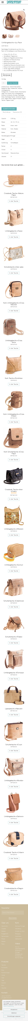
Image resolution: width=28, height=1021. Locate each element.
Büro (2, 985)
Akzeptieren (14, 1009)
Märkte (3, 941)
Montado (15, 95)
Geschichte (4, 926)
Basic (9, 88)
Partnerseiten (5, 936)
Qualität (3, 928)
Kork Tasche (8, 93)
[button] (2, 2)
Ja (11, 139)
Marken (3, 931)
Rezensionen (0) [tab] (17, 112)
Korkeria (3, 95)
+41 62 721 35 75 (5, 996)
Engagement (4, 933)
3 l (11, 156)
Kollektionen (14, 88)
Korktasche (9, 95)
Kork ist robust (19, 957)
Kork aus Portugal (20, 926)
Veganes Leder (10, 100)
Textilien (16, 129)
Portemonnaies (5, 972)
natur (16, 125)
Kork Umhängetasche (17, 93)
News (2, 944)
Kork (12, 129)
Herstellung (18, 928)
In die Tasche (12, 83)
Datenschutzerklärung (8, 1006)
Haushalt (3, 988)
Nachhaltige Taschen (10, 97)
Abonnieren (13, 918)
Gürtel (3, 975)
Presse (3, 938)
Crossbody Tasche (13, 91)
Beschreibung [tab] (6, 112)
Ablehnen (14, 1013)
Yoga (2, 980)
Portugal (13, 135)
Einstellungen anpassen (14, 1016)
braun (12, 125)
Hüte (2, 977)
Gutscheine (18, 936)
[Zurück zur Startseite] (14, 2)
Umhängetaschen (5, 90)
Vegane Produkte (16, 98)
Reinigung (17, 933)
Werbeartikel (18, 938)
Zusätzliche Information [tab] (9, 108)
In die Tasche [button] (13, 201)
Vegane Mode (8, 98)
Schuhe (3, 983)
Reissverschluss (15, 153)
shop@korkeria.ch (6, 997)
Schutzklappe (14, 142)
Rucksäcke (4, 967)
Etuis (2, 970)
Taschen (20, 88)
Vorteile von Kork (19, 931)
